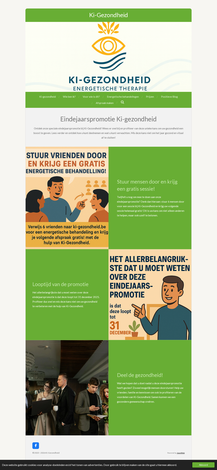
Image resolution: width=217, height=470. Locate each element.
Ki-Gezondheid (108, 14)
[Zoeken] (122, 102)
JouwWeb (181, 453)
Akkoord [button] (203, 465)
